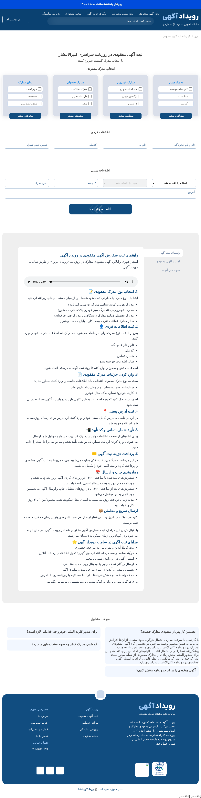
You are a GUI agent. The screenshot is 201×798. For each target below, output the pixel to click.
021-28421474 (40, 749)
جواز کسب (31, 89)
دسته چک (32, 96)
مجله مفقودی (73, 13)
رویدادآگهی (88, 789)
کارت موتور (132, 103)
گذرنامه (184, 103)
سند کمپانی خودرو (128, 89)
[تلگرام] (40, 770)
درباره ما (43, 716)
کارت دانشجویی (79, 96)
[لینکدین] (60, 770)
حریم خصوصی (39, 722)
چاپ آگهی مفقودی (173, 36)
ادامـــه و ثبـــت (100, 209)
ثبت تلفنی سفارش (122, 13)
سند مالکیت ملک (29, 103)
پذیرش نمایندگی (50, 13)
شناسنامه (183, 96)
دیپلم (84, 103)
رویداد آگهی (191, 36)
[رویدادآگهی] (181, 19)
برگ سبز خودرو (129, 96)
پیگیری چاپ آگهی (97, 13)
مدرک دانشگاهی (79, 89)
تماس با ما (42, 736)
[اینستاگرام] (50, 770)
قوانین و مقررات (38, 729)
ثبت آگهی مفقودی (149, 13)
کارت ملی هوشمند (179, 89)
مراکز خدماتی (90, 722)
